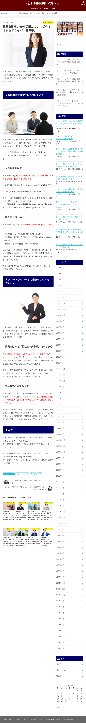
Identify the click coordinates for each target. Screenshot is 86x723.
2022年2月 (60, 571)
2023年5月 (60, 482)
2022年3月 (60, 565)
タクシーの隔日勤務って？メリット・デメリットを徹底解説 (68, 72)
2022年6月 (60, 547)
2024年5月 (60, 410)
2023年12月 (60, 440)
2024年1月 (60, 434)
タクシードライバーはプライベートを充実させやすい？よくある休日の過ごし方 (68, 103)
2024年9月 (60, 387)
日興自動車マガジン (53, 719)
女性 (34, 474)
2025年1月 (60, 363)
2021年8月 (60, 607)
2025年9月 (60, 321)
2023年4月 (60, 488)
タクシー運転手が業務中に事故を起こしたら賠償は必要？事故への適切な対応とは (69, 151)
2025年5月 (60, 345)
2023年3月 (60, 494)
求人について (34, 8)
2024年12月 (60, 369)
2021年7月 (60, 613)
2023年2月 (60, 500)
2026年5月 (60, 280)
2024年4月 (60, 416)
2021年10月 (60, 595)
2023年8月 (60, 464)
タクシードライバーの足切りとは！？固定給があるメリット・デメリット (69, 204)
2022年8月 (60, 535)
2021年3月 (60, 637)
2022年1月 (60, 577)
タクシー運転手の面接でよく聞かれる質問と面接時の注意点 (69, 178)
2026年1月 (60, 297)
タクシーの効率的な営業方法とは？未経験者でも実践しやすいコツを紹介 (69, 232)
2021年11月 (60, 589)
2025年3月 (60, 351)
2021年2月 (60, 642)
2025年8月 (60, 327)
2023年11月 (60, 446)
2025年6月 (60, 339)
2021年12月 (60, 583)
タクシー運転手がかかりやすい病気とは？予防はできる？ (69, 246)
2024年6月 (60, 404)
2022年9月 (60, 529)
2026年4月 (60, 285)
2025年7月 (60, 333)
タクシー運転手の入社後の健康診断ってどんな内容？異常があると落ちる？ (69, 123)
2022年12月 (60, 512)
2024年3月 (60, 422)
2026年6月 (60, 274)
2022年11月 (60, 518)
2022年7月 (60, 541)
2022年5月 (60, 553)
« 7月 (58, 707)
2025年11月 (60, 309)
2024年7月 (60, 399)
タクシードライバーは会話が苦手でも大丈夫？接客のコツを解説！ (68, 61)
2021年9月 (60, 601)
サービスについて (45, 8)
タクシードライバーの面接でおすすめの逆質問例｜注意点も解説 (68, 81)
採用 (40, 474)
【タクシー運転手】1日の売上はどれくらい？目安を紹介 (69, 137)
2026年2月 (60, 291)
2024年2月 (60, 428)
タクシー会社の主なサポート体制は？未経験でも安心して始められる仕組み (68, 92)
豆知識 (53, 8)
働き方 (58, 664)
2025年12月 (60, 303)
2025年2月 (60, 357)
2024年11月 (60, 375)
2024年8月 (60, 393)
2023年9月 (60, 458)
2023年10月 (60, 452)
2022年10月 (60, 523)
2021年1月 (60, 648)
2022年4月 (60, 559)
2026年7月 (60, 268)
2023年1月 (60, 506)
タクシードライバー (23, 474)
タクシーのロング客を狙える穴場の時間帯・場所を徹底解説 (69, 190)
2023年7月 (60, 470)
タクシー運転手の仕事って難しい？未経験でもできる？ (69, 218)
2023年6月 (60, 476)
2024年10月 (60, 381)
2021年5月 (60, 625)
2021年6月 (60, 619)
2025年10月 (60, 315)
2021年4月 (60, 631)
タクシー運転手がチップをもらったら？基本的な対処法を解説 (69, 165)
